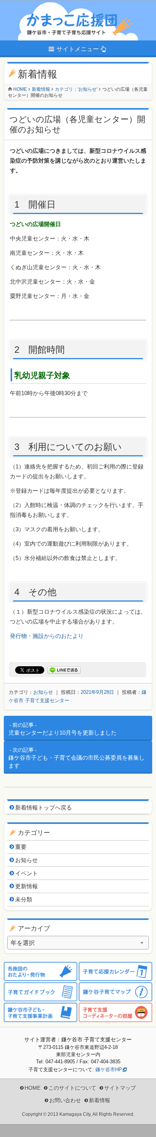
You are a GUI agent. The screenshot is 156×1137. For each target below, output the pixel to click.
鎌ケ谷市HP (108, 1069)
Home (20, 89)
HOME (33, 1088)
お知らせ (43, 692)
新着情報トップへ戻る (43, 807)
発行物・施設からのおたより (47, 636)
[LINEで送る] (64, 670)
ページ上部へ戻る (144, 1125)
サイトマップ (120, 1088)
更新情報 (26, 886)
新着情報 (41, 89)
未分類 (23, 899)
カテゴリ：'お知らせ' (76, 89)
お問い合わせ (65, 1100)
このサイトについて (72, 1088)
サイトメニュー (77, 49)
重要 (21, 847)
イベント (26, 873)
